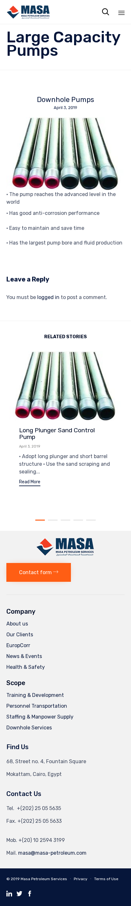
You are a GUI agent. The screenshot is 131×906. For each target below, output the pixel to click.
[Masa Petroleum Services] (28, 12)
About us (17, 624)
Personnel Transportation (36, 706)
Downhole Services (29, 728)
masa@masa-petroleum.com (52, 853)
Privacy (80, 879)
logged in (48, 297)
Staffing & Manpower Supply (39, 717)
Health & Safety (25, 667)
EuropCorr (18, 645)
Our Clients (19, 635)
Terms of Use (106, 879)
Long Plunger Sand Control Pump (57, 433)
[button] (29, 482)
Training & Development (35, 695)
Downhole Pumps (65, 100)
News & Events (24, 656)
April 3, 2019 (29, 446)
